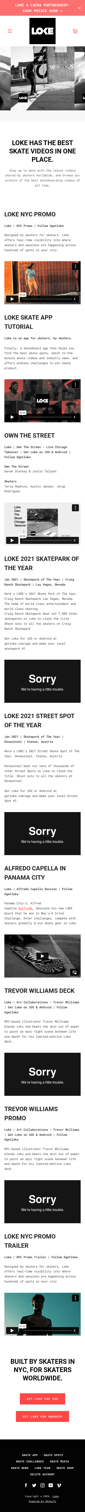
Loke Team (42, 1468)
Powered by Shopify (42, 1501)
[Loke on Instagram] (42, 1485)
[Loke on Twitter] (34, 1485)
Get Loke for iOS (42, 1399)
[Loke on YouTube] (51, 1485)
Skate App (30, 1455)
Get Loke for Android (42, 1416)
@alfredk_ (26, 908)
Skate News (20, 1468)
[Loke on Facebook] (26, 1485)
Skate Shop (65, 1468)
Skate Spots (53, 1455)
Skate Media (59, 1461)
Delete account (42, 1474)
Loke (56, 1496)
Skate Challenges (30, 1461)
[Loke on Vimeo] (59, 1485)
